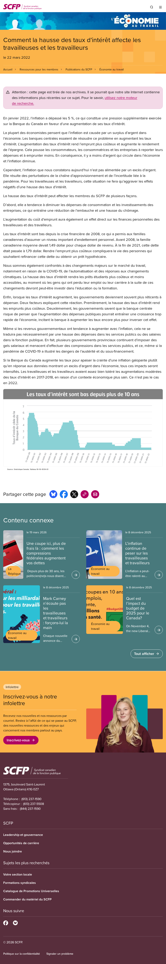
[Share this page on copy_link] (85, 495)
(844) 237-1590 (30, 808)
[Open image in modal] (83, 430)
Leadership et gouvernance (23, 834)
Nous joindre (12, 851)
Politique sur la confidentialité (21, 954)
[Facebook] (5, 922)
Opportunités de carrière (21, 843)
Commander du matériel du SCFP (27, 899)
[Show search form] (151, 7)
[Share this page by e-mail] (95, 495)
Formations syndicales (19, 882)
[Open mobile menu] (160, 7)
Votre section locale (17, 874)
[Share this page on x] (74, 495)
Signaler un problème (59, 954)
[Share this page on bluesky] (53, 495)
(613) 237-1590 (31, 799)
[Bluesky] (15, 922)
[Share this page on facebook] (64, 495)
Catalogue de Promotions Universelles (31, 891)
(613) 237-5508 (33, 803)
